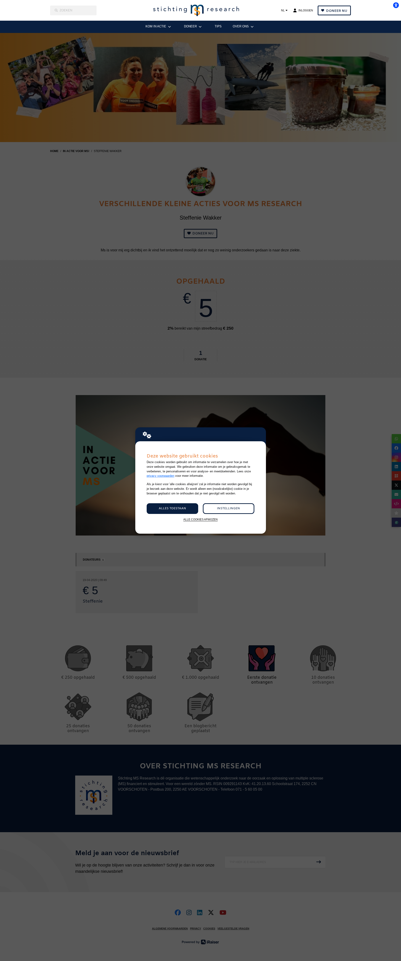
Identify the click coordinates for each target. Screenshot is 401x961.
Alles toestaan (172, 508)
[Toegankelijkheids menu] (396, 5)
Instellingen (228, 508)
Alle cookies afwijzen (200, 519)
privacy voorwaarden (160, 475)
